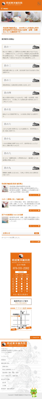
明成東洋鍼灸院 (19, 395)
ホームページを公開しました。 (11, 237)
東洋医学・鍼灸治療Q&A (7, 388)
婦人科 (4, 382)
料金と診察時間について (8, 369)
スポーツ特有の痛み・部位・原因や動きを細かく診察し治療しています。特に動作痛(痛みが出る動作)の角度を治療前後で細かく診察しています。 (24, 203)
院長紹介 (3, 360)
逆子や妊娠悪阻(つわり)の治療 (12, 215)
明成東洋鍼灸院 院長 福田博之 (12, 184)
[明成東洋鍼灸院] (12, 3)
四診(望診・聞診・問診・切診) (10, 372)
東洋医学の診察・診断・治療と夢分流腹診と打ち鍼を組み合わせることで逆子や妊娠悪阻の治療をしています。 (24, 219)
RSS (36, 233)
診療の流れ (5, 366)
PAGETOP (36, 337)
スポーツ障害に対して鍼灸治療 (13, 199)
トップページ (4, 356)
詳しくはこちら (34, 195)
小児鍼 (4, 385)
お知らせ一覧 (34, 241)
